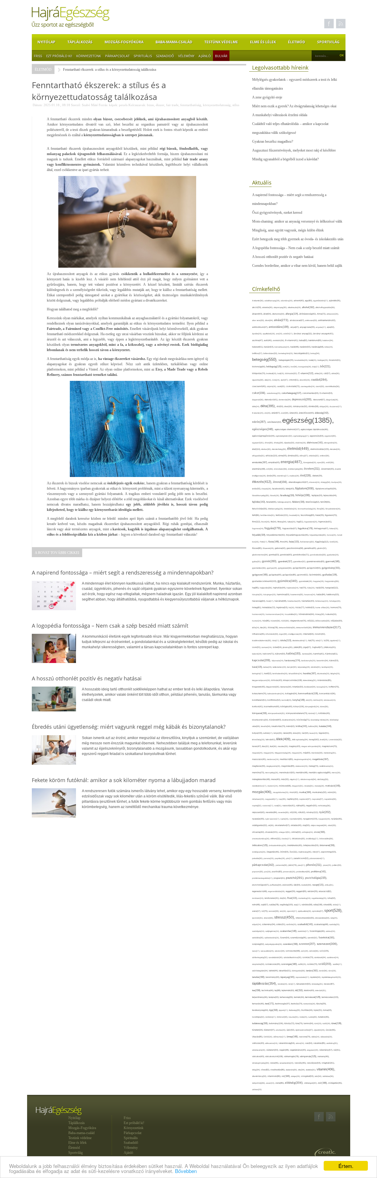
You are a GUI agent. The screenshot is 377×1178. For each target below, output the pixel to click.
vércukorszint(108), (274, 1056)
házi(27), (270, 601)
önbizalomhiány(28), (278, 845)
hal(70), (303, 588)
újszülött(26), (320, 1030)
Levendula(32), (335, 739)
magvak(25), (258, 753)
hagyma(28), (319, 581)
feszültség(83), (308, 515)
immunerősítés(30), (287, 627)
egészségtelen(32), (284, 436)
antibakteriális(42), (327, 320)
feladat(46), (271, 502)
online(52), (296, 832)
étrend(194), (281, 482)
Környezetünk (88, 56)
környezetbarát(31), (277, 713)
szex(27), (256, 951)
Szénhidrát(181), (326, 937)
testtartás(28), (309, 1004)
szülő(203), (325, 964)
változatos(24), (272, 1043)
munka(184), (305, 792)
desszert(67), (319, 400)
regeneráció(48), (260, 891)
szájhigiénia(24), (272, 931)
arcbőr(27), (288, 334)
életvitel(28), (335, 449)
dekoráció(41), (271, 400)
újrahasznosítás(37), (304, 1030)
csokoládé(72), (293, 386)
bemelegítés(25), (286, 353)
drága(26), (325, 406)
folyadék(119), (259, 535)
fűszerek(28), (269, 548)
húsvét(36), (276, 621)
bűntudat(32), (291, 373)
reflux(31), (329, 885)
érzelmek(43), (328, 469)
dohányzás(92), (300, 406)
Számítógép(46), (318, 931)
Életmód (296, 42)
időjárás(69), (337, 621)
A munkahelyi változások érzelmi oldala (279, 115)
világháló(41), (328, 1063)
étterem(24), (315, 482)
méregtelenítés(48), (261, 779)
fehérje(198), (303, 495)
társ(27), (292, 984)
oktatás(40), (296, 825)
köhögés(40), (286, 706)
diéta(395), (268, 406)
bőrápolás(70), (259, 373)
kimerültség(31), (310, 680)
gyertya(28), (272, 568)
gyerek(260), (270, 561)
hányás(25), (257, 594)
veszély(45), (301, 1063)
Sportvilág (328, 42)
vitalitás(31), (311, 1070)
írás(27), (276, 640)
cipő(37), (285, 380)
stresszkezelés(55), (305, 918)
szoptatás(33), (258, 964)
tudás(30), (313, 1017)
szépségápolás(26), (274, 944)
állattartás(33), (278, 314)
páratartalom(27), (317, 858)
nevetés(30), (284, 812)
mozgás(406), (262, 792)
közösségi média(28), (320, 720)
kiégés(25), (335, 673)
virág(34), (256, 1070)
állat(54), (267, 314)
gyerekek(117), (285, 561)
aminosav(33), (311, 320)
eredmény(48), (259, 469)
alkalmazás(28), (295, 307)
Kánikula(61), (331, 654)
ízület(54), (278, 647)
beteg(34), (315, 353)
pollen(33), (337, 865)
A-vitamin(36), (258, 301)
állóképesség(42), (308, 314)
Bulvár (221, 56)
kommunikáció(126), (308, 693)
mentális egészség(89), (320, 772)
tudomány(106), (276, 1023)
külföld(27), (268, 733)
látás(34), (297, 733)
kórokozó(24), (330, 700)
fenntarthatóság (190, 105)
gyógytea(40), (275, 575)
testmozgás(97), (283, 1003)
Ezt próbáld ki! (59, 56)
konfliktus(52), (274, 700)
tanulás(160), (259, 977)
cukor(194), (259, 392)
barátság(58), (318, 347)
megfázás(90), (259, 766)
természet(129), (313, 997)
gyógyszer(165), (260, 574)
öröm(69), (285, 852)
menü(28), (336, 772)
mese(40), (276, 779)
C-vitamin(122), (306, 373)
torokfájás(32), (258, 1017)
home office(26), (322, 607)
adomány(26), (287, 301)
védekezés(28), (259, 1050)
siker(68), (328, 905)
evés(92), (257, 488)
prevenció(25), (289, 872)
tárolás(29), (283, 984)
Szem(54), (285, 938)
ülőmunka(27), (280, 1037)
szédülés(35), (258, 938)
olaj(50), (306, 825)
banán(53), (269, 347)
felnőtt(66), (325, 502)
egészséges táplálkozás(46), (314, 429)
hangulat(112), (331, 587)
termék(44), (299, 997)
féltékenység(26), (276, 509)
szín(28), (305, 951)
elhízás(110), (272, 455)
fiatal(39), (320, 515)
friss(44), (284, 542)
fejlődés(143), (259, 502)
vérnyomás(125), (309, 1056)
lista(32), (266, 746)
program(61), (280, 878)
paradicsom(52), (302, 858)
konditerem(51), (259, 700)
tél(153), (299, 990)
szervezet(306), (327, 943)
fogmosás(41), (325, 522)
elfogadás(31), (259, 456)
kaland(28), (257, 654)
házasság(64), (259, 601)
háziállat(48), (281, 601)
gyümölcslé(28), (306, 581)
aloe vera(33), (258, 320)
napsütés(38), (330, 799)
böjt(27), (316, 367)
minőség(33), (323, 779)
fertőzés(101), (282, 515)
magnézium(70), (329, 746)
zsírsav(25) (257, 1089)
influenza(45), (259, 634)
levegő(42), (314, 739)
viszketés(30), (292, 1070)
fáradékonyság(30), (261, 495)
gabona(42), (281, 548)
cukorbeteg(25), (274, 393)
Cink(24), (276, 380)
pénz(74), (293, 865)
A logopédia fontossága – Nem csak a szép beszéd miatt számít (295, 248)
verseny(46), (323, 1056)
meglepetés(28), (273, 766)
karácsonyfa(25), (309, 660)
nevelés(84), (272, 812)
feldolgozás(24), (284, 502)
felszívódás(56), (260, 509)
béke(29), (329, 347)
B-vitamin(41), (292, 340)
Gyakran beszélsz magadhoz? (272, 141)
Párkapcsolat (117, 56)
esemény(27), (283, 476)
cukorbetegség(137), (292, 393)
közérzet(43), (275, 720)
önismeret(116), (327, 845)
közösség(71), (304, 720)
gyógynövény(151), (331, 568)
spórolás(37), (318, 911)
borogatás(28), (305, 367)
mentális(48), (302, 772)
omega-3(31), (285, 832)
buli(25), (281, 373)
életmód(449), (298, 449)
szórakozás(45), (273, 964)
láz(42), (306, 733)
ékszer (160, 105)
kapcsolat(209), (262, 660)
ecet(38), (285, 413)
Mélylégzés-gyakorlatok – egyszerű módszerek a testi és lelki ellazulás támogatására (294, 84)
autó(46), (268, 340)
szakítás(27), (304, 931)
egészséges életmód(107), (288, 429)
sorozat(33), (274, 911)
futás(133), (294, 541)
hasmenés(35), (297, 594)
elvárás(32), (314, 456)
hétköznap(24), (322, 601)
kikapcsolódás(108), (293, 680)
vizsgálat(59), (308, 1076)
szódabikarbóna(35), (293, 957)
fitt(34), (274, 522)
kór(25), (309, 700)
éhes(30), (269, 443)
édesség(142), (322, 413)
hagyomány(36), (332, 581)
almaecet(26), (333, 314)
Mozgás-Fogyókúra (124, 42)
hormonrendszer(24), (275, 614)
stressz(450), (285, 917)
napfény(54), (293, 799)
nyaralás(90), (258, 819)
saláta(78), (274, 905)
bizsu (150, 105)
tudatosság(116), (260, 1023)
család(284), (319, 379)
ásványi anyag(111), (303, 333)
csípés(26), (272, 386)
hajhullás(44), (280, 588)
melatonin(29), (302, 766)
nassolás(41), (289, 805)
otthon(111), (276, 838)
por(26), (268, 872)
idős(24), (256, 627)
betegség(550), (265, 359)
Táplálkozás (79, 42)
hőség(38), (320, 614)
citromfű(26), (305, 380)
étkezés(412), (262, 481)
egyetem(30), (330, 436)
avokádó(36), (279, 340)
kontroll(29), (287, 700)
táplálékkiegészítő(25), (331, 977)
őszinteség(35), (305, 852)
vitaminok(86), (274, 1076)
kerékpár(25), (327, 667)
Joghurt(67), (318, 647)
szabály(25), (334, 924)
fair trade (172, 105)
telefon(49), (309, 990)
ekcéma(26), (301, 443)
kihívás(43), (277, 680)
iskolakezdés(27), (300, 640)
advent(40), (299, 301)
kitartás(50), (298, 687)
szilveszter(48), (293, 951)
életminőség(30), (279, 449)
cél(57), (327, 373)
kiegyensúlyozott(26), (261, 680)
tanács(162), (312, 970)
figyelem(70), (331, 515)
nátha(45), (301, 805)
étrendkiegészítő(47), (299, 482)
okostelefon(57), (283, 825)
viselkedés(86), (278, 1070)
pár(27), (290, 858)
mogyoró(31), (298, 786)
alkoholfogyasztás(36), (325, 307)
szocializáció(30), (276, 957)
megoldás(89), (288, 766)
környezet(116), (260, 713)
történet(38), (283, 1017)
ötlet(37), (316, 852)
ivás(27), (320, 640)
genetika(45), (310, 548)
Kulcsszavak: (137, 105)
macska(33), (283, 746)
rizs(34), (283, 898)
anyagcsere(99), (308, 327)
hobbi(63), (310, 607)
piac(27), (302, 865)
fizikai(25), (292, 522)
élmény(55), (294, 456)
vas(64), (309, 1043)
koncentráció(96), (327, 693)
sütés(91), (281, 924)
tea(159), (257, 990)
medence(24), (273, 759)
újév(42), (291, 1030)
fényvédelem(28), (333, 509)
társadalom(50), (304, 984)
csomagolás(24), (308, 386)
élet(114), (256, 449)
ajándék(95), (335, 300)
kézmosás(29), (323, 673)
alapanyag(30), (281, 307)
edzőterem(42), (274, 422)
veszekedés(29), (287, 1063)
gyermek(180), (332, 561)
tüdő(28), (327, 1023)
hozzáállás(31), (292, 614)
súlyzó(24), (257, 924)
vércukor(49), (258, 1056)
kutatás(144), (325, 726)
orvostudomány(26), (261, 839)
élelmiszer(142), (315, 442)
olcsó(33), (332, 825)
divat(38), (288, 406)
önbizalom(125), (260, 845)
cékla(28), (319, 373)
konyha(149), (299, 700)
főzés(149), (274, 541)
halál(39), (320, 588)
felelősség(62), (313, 502)
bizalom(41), (335, 360)
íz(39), (327, 640)
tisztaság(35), (295, 1010)
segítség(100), (287, 904)
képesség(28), (304, 667)
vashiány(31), (332, 1043)
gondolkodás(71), (301, 555)
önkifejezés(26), (259, 852)
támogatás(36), (299, 971)
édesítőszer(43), (307, 413)
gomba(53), (274, 555)
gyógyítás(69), (300, 568)
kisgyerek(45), (259, 687)
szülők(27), (337, 964)
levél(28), (324, 739)
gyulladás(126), (330, 574)
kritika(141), (302, 726)
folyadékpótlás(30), (318, 535)
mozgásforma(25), (281, 792)
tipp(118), (274, 1010)
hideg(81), (257, 607)
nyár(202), (325, 812)
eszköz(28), (295, 476)
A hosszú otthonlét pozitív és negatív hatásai (282, 257)
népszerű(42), (259, 812)
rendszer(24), (258, 898)
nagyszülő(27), (272, 799)
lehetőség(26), (259, 739)
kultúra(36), (313, 726)
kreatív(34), (266, 726)
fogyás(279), (273, 528)
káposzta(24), (278, 660)
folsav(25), (333, 528)
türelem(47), (270, 1030)
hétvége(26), (335, 601)
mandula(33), (317, 753)
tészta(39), (321, 1004)
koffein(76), (334, 687)
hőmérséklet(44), (307, 614)
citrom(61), (294, 380)
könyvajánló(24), (312, 706)
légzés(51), (324, 733)
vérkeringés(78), (292, 1056)
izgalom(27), (335, 640)
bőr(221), (325, 366)
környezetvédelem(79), (297, 713)
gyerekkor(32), (300, 561)
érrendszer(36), (281, 469)
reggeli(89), (301, 891)
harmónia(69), (283, 594)
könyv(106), (299, 706)
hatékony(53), (332, 594)
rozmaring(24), (305, 898)
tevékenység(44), (260, 1010)
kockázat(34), (310, 687)
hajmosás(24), (293, 588)
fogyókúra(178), (306, 528)
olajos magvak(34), (319, 825)
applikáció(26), (269, 334)
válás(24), (315, 1037)
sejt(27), (298, 905)
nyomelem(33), (296, 819)
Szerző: (76, 105)
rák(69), (297, 885)
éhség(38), (279, 443)
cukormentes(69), (311, 393)
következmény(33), (260, 720)
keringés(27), (258, 673)
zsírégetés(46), (335, 1083)
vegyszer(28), (313, 1050)
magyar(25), (269, 753)
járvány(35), (288, 647)
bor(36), (294, 367)
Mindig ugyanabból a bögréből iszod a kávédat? (285, 159)
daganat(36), (258, 400)
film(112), (256, 521)
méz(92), (285, 779)
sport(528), (333, 910)
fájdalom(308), (305, 488)
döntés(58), (314, 406)
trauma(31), (294, 1017)
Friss (38, 56)
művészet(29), (258, 799)
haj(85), (256, 588)
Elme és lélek (263, 42)
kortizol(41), (258, 706)
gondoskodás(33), (318, 555)
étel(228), (306, 475)
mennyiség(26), (272, 772)
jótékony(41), (330, 647)
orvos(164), (319, 832)
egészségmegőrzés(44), (264, 436)
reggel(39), (291, 891)
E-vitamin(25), (258, 413)
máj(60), (307, 753)
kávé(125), (257, 667)
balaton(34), (328, 340)
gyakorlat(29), (333, 555)
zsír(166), (323, 1083)
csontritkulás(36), (332, 386)
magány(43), (295, 746)
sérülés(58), (307, 905)
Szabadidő (165, 56)
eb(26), (268, 413)
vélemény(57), (326, 1050)
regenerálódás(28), (277, 891)
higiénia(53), (282, 607)
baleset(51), (258, 347)
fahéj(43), (290, 489)
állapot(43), (257, 314)
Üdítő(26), (268, 1037)
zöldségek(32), (311, 1083)
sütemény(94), (269, 924)
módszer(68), (285, 786)
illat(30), (264, 627)
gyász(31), (257, 561)
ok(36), (271, 825)
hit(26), (292, 607)
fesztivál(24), (295, 515)
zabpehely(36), (259, 1083)
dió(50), (280, 406)
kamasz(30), (307, 654)
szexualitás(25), (268, 951)
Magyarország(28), (283, 753)
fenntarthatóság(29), (307, 509)
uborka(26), (281, 1030)
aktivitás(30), (268, 307)
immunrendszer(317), (327, 627)
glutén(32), (322, 548)
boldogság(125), (274, 366)
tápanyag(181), (288, 976)
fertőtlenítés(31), (268, 515)
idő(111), (311, 620)
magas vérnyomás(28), (311, 746)
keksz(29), (268, 667)
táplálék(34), (316, 977)
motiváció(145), (333, 785)
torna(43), (327, 1010)
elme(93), (283, 455)
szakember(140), (289, 931)
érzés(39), (272, 476)
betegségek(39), (287, 360)
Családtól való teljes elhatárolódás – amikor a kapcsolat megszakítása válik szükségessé (290, 128)
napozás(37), (318, 799)
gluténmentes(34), (260, 555)
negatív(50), (312, 805)
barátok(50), (306, 347)
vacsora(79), (305, 1037)
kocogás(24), (323, 687)
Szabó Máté (90, 105)
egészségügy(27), (301, 436)
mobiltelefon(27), (259, 786)
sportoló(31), (258, 918)
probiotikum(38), (303, 872)
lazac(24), (314, 733)
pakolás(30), (258, 858)
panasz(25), (269, 858)
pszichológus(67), (261, 885)
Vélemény (186, 56)
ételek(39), (317, 476)
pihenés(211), (314, 864)
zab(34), (319, 1076)
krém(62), (291, 726)
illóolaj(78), (273, 627)
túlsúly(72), (289, 1023)
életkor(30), (266, 449)
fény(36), (321, 509)
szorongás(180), (289, 964)
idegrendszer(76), (298, 621)
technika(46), (268, 990)
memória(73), (258, 772)
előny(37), (304, 456)
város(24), (300, 1043)
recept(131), (318, 885)
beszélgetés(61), (302, 353)
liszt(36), (274, 746)
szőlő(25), (302, 964)
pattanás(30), (282, 865)
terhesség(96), (287, 997)
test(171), (270, 1003)
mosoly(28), (320, 786)
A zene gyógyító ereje (267, 97)
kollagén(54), (291, 693)
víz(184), (286, 1076)
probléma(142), (318, 871)
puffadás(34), (276, 885)
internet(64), (309, 634)
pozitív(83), (277, 872)
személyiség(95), (298, 937)
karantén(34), (323, 660)
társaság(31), (318, 984)
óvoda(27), (287, 839)
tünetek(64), (258, 1030)
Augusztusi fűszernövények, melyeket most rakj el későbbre (294, 150)
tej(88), (278, 990)
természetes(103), (330, 997)
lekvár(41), (271, 739)
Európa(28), (336, 482)
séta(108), (318, 904)
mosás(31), (309, 786)
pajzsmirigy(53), (328, 852)
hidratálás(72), (269, 607)
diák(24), (256, 406)
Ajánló (205, 56)
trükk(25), (304, 1017)
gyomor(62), (303, 575)
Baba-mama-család (174, 42)
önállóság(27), (312, 839)
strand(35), (269, 918)
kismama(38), (286, 687)
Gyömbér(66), (315, 575)
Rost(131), (292, 898)
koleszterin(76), (259, 693)
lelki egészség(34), (300, 739)
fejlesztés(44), (330, 495)
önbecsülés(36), (326, 839)
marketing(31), (330, 753)
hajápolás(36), (266, 588)
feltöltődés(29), (291, 509)
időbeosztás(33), (323, 621)
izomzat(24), (267, 647)
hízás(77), (300, 607)
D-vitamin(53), (326, 393)
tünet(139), (336, 1023)
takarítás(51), (285, 971)
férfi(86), (256, 515)
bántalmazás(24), (282, 347)
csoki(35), (281, 386)
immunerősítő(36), (304, 627)
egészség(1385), (308, 420)
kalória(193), (294, 653)
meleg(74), (314, 766)
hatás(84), (321, 594)
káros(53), (334, 660)
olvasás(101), (272, 832)
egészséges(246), (263, 429)
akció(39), (257, 307)
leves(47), (257, 746)
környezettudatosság (217, 105)
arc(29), (279, 334)
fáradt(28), (275, 495)
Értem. (345, 1165)
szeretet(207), (308, 943)
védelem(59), (272, 1050)
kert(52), (268, 673)
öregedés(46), (273, 852)
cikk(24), (268, 380)
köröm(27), (313, 713)
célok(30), (335, 373)
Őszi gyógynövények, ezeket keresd (277, 212)
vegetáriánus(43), (298, 1050)
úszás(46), (331, 1030)
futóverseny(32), (307, 542)
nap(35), (283, 799)
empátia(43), (274, 462)
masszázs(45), (259, 759)
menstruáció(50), (287, 772)
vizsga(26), (296, 1076)
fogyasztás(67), (290, 528)
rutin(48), (256, 905)
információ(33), (272, 634)
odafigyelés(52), (260, 825)
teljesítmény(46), (260, 997)
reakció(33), (306, 885)
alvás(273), (282, 320)
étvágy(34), (326, 482)
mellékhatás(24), (326, 766)
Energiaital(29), (310, 462)
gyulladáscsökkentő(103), (264, 581)
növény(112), (312, 812)
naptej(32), (257, 805)
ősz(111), (294, 851)
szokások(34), (320, 957)
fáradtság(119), (287, 495)
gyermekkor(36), (259, 568)
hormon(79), (336, 607)
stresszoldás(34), (322, 918)
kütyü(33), (278, 733)
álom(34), (269, 320)
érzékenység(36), (296, 469)
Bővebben (186, 1170)
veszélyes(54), (314, 1063)
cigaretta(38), (258, 380)
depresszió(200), (302, 399)
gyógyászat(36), (285, 568)
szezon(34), (280, 951)
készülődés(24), (296, 673)
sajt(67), (265, 905)
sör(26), (283, 911)
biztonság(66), (259, 367)
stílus (235, 105)
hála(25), (311, 588)
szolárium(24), (333, 957)
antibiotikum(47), (260, 327)
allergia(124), (292, 313)
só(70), (265, 911)
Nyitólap (46, 42)
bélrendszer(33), (270, 353)
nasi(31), (278, 805)
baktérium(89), (315, 340)
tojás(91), (318, 1010)
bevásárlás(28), (302, 360)
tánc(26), (332, 971)
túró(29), (318, 1023)
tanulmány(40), (273, 977)
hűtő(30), (285, 621)
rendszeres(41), (272, 898)
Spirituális (143, 56)
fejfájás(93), (317, 495)
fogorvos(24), (258, 528)
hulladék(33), (331, 614)
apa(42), (331, 327)
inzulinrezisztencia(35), (262, 640)
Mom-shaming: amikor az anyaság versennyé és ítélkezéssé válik (297, 221)
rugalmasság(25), (320, 898)
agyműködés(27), (321, 301)
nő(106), (294, 812)
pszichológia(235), (316, 877)
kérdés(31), (316, 667)
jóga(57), (307, 647)
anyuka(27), (321, 327)
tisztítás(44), (307, 1010)
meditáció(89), (287, 759)
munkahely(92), (320, 792)
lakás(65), (288, 733)
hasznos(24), (310, 594)
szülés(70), (312, 964)
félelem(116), (299, 502)
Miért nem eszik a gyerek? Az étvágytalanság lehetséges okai (294, 106)
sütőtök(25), (291, 924)
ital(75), (312, 640)
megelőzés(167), (320, 759)
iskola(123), (286, 640)
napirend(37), (305, 799)
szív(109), (324, 951)
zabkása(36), (328, 1076)
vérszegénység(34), (261, 1063)
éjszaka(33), (289, 443)
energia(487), (292, 462)
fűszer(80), (257, 548)
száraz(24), (330, 931)
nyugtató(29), (324, 819)
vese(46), (275, 1063)
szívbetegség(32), (260, 957)
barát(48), (295, 347)
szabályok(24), (258, 931)
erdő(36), (330, 462)
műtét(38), (332, 792)
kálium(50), (280, 654)
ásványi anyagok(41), (323, 334)
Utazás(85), (258, 1037)
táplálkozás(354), (265, 983)
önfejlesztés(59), (311, 845)
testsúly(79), (297, 1004)
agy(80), (309, 301)
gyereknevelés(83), (316, 561)
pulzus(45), (288, 885)
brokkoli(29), (271, 373)
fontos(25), (332, 535)
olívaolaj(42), (258, 832)
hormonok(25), (259, 614)
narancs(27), (268, 805)
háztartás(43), (308, 601)
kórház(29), (318, 700)
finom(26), (266, 522)
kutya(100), (257, 733)
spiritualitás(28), (305, 911)
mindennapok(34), (308, 779)
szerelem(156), (291, 944)
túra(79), (299, 1023)
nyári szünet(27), (272, 819)
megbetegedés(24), (303, 759)
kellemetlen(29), (280, 667)
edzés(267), (259, 421)
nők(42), (302, 812)
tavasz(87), (329, 984)
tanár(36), (323, 971)
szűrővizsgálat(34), (260, 971)
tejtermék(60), (288, 990)
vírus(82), (265, 1070)
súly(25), (334, 918)
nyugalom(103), (310, 818)
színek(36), (314, 951)
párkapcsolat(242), (264, 864)
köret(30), (324, 706)
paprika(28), (280, 858)
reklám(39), (313, 891)
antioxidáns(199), (279, 326)
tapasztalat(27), (303, 977)
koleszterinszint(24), (276, 693)
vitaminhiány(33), (259, 1076)
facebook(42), (279, 489)
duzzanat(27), (336, 406)
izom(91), (257, 647)
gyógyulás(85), (289, 575)
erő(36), (270, 469)
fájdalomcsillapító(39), (326, 489)
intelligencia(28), (295, 634)
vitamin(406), (326, 1069)
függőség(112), (322, 541)
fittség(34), (282, 522)
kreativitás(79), (279, 726)
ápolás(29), (257, 334)
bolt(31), (287, 367)
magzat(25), (297, 753)
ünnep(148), (293, 1036)
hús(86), (266, 621)
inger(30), (283, 634)
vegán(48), (284, 1050)
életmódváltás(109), (320, 449)
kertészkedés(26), (280, 673)
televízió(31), (320, 990)
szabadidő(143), (305, 924)
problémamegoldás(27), (263, 878)
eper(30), (321, 462)
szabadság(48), (321, 924)
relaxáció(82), (325, 891)
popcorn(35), (258, 872)
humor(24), (257, 621)
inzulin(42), (320, 634)
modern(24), (273, 786)
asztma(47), (258, 340)
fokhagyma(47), (321, 528)
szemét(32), (312, 938)
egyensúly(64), (317, 436)
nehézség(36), (324, 805)
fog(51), (300, 522)
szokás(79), (308, 957)
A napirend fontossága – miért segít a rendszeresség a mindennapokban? (289, 199)
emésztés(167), (260, 462)
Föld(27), (264, 542)
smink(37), (257, 911)
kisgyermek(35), (273, 687)
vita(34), (302, 1070)
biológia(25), (323, 360)
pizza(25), (327, 865)
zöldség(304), (294, 1082)
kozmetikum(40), (272, 706)
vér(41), (336, 1050)
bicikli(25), (313, 360)
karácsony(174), (293, 660)
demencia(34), (285, 400)
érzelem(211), (312, 468)
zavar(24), (270, 1083)
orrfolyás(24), (308, 832)
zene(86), (280, 1083)
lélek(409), (284, 739)
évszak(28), (267, 489)
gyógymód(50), (314, 568)
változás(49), (258, 1043)
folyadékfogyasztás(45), (298, 535)
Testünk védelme (221, 42)
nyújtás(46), (336, 819)
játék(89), (298, 647)
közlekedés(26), (289, 720)
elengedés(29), (331, 443)
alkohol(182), (308, 307)
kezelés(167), (310, 673)
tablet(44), (274, 971)
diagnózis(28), (332, 400)
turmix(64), (309, 1023)
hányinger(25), (270, 594)
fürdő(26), (334, 542)
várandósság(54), (287, 1043)
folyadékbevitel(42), (276, 535)
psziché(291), (295, 877)
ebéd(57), (276, 413)
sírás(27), (337, 905)
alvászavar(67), (297, 320)
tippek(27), (284, 1010)
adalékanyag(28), (272, 301)
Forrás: (103, 105)
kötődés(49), (324, 713)
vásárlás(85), (319, 1043)
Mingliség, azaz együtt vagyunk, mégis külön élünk (288, 230)
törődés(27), (271, 1017)
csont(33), (320, 386)
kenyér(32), (292, 667)
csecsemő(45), (259, 386)
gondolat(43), (286, 555)
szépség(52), (258, 944)
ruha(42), (332, 898)
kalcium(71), (269, 654)
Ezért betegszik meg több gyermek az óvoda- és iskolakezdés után (297, 239)
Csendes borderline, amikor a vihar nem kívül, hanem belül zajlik (297, 266)
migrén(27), (295, 779)
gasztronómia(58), (295, 548)
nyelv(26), (285, 819)
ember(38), (325, 456)
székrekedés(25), (272, 938)
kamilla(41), (319, 654)
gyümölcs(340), (288, 581)
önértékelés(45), (295, 845)
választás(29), (326, 1037)
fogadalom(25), (311, 522)
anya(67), (295, 327)
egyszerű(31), (258, 443)
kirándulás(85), (325, 680)
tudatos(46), (323, 1017)
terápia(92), (274, 997)
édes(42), (294, 413)
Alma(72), (322, 314)
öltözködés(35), (299, 839)
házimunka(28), (294, 601)
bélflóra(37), (257, 353)
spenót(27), (292, 911)
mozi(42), (294, 792)
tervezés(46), (258, 1004)
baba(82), (303, 340)
